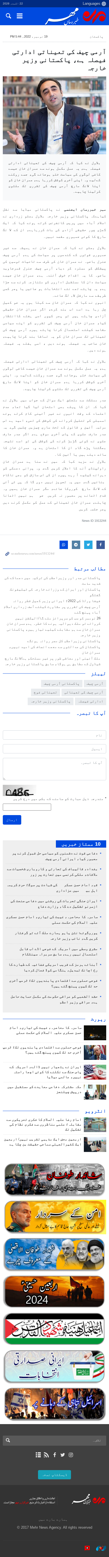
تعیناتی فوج (45, 692)
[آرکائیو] (38, 1455)
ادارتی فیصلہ (90, 701)
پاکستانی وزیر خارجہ (50, 701)
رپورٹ (98, 1019)
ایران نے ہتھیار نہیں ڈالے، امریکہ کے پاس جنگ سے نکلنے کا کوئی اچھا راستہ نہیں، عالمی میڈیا (46, 1072)
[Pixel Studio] (84, 1548)
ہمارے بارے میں (53, 1519)
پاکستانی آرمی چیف (62, 683)
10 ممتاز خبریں (81, 844)
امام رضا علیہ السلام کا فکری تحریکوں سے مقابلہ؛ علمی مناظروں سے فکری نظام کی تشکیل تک (44, 1125)
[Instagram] (70, 1455)
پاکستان (96, 36)
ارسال (12, 820)
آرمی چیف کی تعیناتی (83, 692)
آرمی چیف (95, 683)
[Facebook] (54, 1455)
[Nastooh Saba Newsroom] (98, 1548)
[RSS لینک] (46, 1455)
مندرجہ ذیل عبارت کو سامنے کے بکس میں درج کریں (59, 799)
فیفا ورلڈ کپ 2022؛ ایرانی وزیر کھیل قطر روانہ (56, 601)
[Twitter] (62, 1455)
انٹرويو (95, 1111)
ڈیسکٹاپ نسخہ (54, 1475)
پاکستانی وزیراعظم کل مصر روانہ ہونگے (64, 641)
